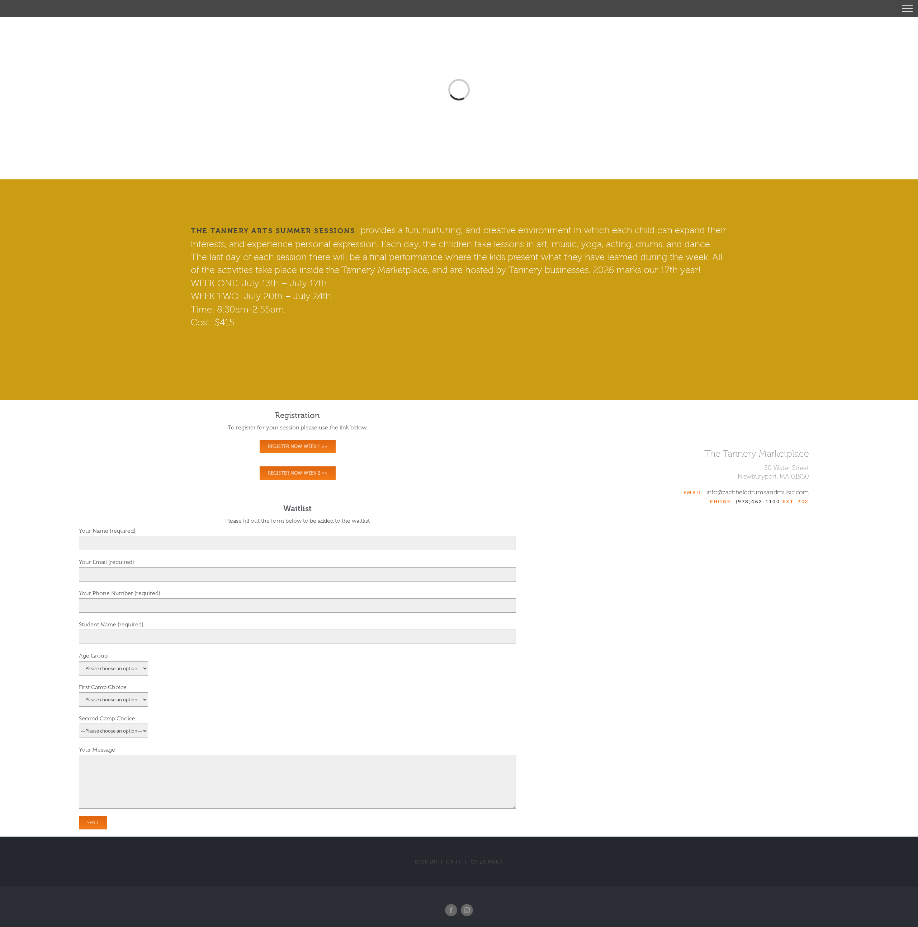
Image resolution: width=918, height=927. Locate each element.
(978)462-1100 (758, 502)
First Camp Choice (103, 687)
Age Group (93, 656)
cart (454, 862)
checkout (487, 862)
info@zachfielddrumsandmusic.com (757, 492)
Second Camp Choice (107, 718)
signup (426, 862)
